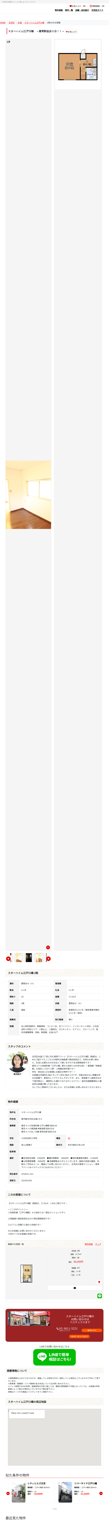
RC (69, 1138)
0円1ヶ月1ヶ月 (76, 1271)
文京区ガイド (97, 10)
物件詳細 (89, 1243)
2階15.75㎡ (76, 1256)
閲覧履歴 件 (98, 6)
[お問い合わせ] (74, 1288)
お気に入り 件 (79, 6)
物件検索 (59, 10)
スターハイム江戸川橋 (34, 22)
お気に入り (71, 31)
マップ (98, 1243)
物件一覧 (69, 10)
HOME (3, 22)
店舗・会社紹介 (82, 10)
